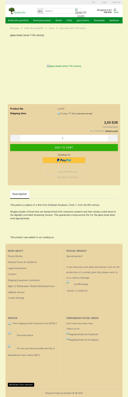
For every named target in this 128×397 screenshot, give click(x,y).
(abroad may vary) (84, 114)
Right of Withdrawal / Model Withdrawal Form (31, 286)
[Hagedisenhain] (20, 11)
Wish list (116, 2)
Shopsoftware (52, 393)
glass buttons (83, 20)
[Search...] (78, 11)
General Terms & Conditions (22, 262)
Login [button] (103, 2)
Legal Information (17, 268)
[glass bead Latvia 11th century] (64, 63)
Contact (12, 274)
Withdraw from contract (21, 385)
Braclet (59, 20)
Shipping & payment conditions (24, 280)
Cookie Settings (16, 298)
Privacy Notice (15, 256)
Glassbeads (99, 20)
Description (19, 194)
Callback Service (16, 292)
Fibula (69, 20)
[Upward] (119, 392)
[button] (92, 2)
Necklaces (114, 20)
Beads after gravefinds (18, 20)
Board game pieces (42, 20)
